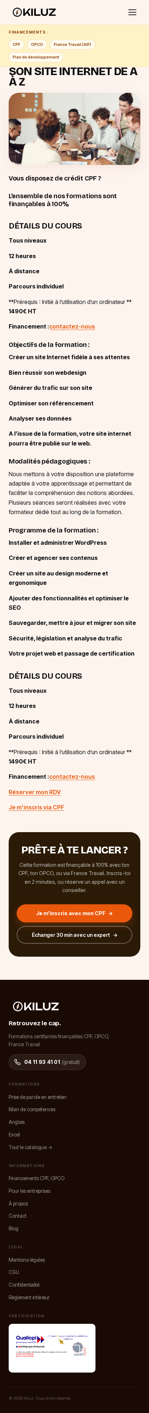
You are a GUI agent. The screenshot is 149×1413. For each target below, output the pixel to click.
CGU (14, 1272)
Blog (13, 1228)
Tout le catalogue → (30, 1147)
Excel (14, 1135)
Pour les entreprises (29, 1191)
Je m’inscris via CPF (36, 807)
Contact (17, 1216)
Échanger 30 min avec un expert (75, 935)
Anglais (17, 1122)
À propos (18, 1204)
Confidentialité (24, 1285)
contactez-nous (72, 326)
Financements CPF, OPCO (36, 1178)
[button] (132, 12)
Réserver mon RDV (35, 792)
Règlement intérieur (29, 1297)
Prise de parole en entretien (38, 1097)
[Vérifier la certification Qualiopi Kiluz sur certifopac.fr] (52, 1348)
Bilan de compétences (32, 1109)
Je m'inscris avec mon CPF (74, 913)
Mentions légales (27, 1260)
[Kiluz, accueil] (34, 12)
